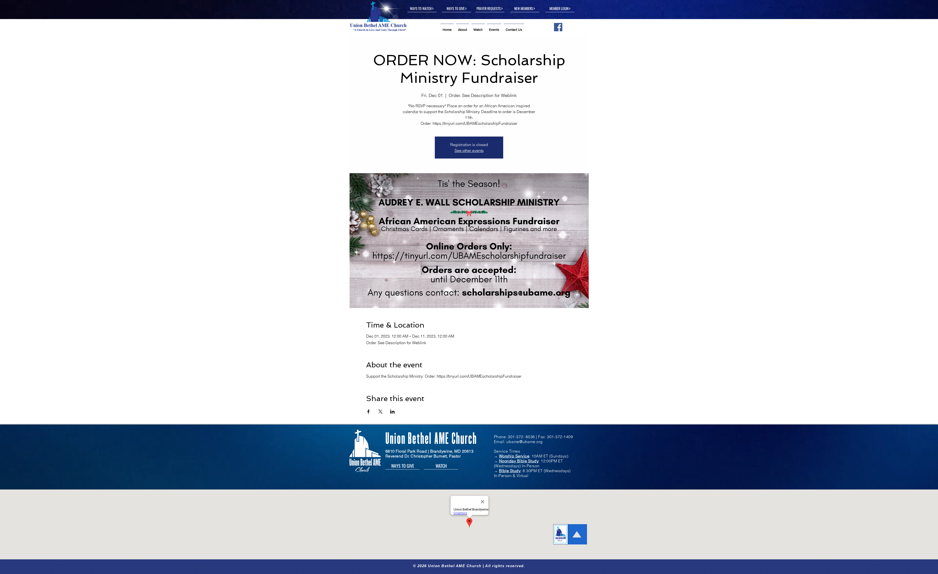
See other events (469, 150)
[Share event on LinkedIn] (392, 412)
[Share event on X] (380, 412)
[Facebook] (558, 27)
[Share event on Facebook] (368, 412)
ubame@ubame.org (524, 441)
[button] (462, 27)
